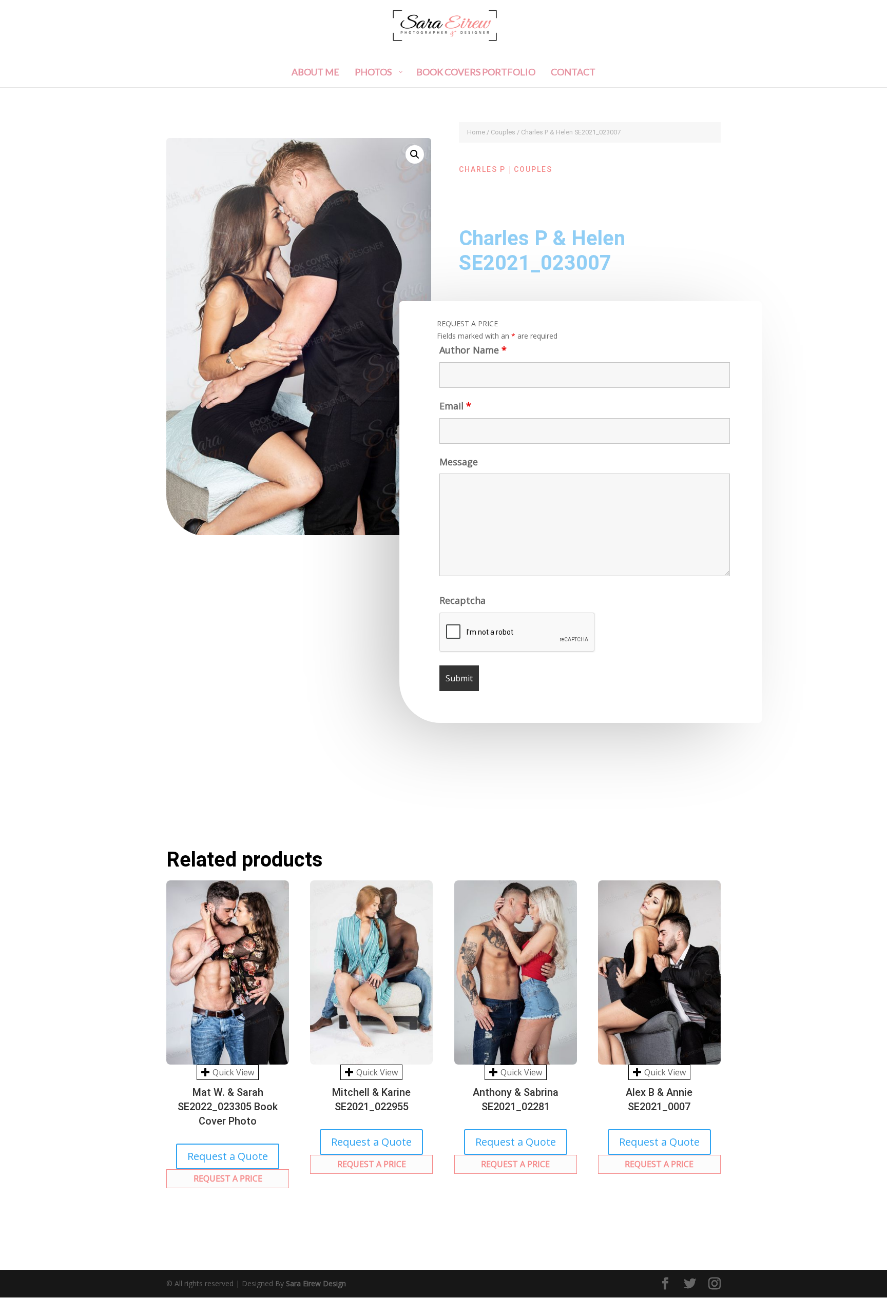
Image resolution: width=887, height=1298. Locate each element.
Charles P (482, 169)
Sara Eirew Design (316, 1283)
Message (458, 462)
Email (455, 406)
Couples (503, 132)
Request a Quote (227, 1156)
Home (476, 132)
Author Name (473, 350)
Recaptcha (462, 600)
